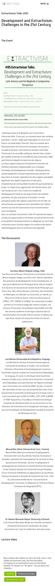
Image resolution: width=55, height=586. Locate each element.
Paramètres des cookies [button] (15, 579)
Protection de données (26, 573)
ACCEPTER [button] (10, 573)
